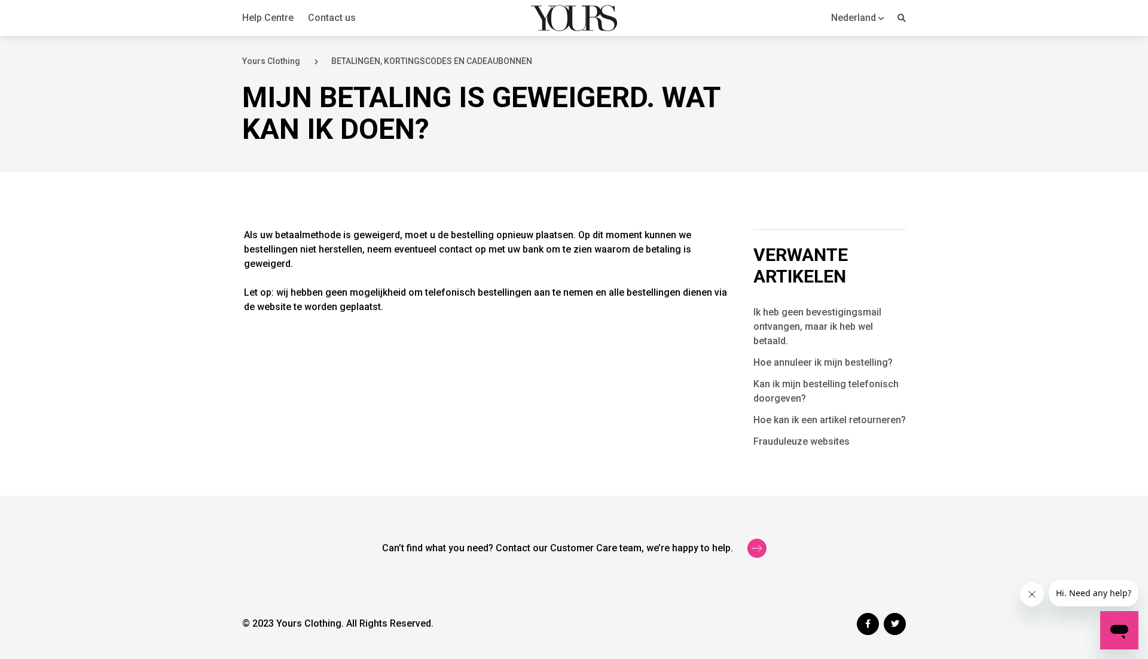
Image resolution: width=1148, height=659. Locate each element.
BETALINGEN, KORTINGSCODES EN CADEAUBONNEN (431, 61)
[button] (857, 17)
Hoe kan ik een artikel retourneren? (829, 420)
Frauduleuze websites (801, 441)
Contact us (332, 17)
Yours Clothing (271, 61)
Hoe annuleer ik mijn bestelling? (823, 362)
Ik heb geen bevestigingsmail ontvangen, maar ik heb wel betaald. (817, 326)
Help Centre (268, 17)
